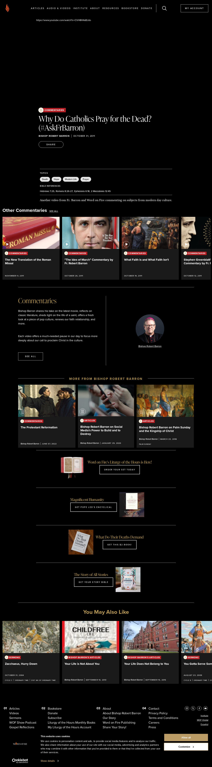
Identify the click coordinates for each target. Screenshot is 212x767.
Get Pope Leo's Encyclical (93, 507)
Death (45, 179)
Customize (184, 746)
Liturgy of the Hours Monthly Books (71, 722)
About (95, 8)
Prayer (86, 179)
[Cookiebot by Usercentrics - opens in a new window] (20, 761)
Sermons (15, 718)
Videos (14, 713)
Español (204, 724)
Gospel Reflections (21, 727)
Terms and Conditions (163, 718)
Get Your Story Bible (93, 582)
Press (152, 727)
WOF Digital (202, 720)
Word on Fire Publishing (119, 722)
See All (53, 211)
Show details (48, 761)
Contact (154, 708)
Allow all (186, 737)
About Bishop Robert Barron (122, 713)
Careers (154, 722)
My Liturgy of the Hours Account (69, 727)
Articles (37, 8)
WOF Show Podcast (22, 722)
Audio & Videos (59, 8)
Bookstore (130, 8)
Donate (146, 8)
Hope (56, 179)
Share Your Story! (114, 727)
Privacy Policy (158, 713)
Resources (110, 8)
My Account (194, 8)
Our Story (109, 718)
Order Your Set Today (119, 469)
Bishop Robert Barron (54, 136)
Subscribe (55, 718)
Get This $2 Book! (119, 544)
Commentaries (54, 110)
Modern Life (71, 179)
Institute (80, 8)
